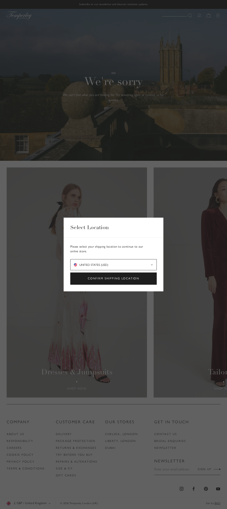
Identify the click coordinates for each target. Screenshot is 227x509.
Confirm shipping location (113, 278)
